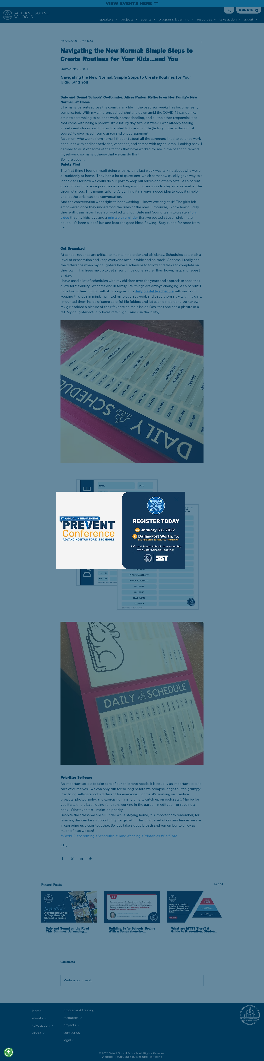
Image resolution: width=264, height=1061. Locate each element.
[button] (176, 499)
